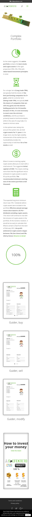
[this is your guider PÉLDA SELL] (16, 366)
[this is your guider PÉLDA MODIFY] (16, 414)
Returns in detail (20, 236)
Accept (28, 515)
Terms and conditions (15, 501)
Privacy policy (15, 503)
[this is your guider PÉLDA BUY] (16, 318)
